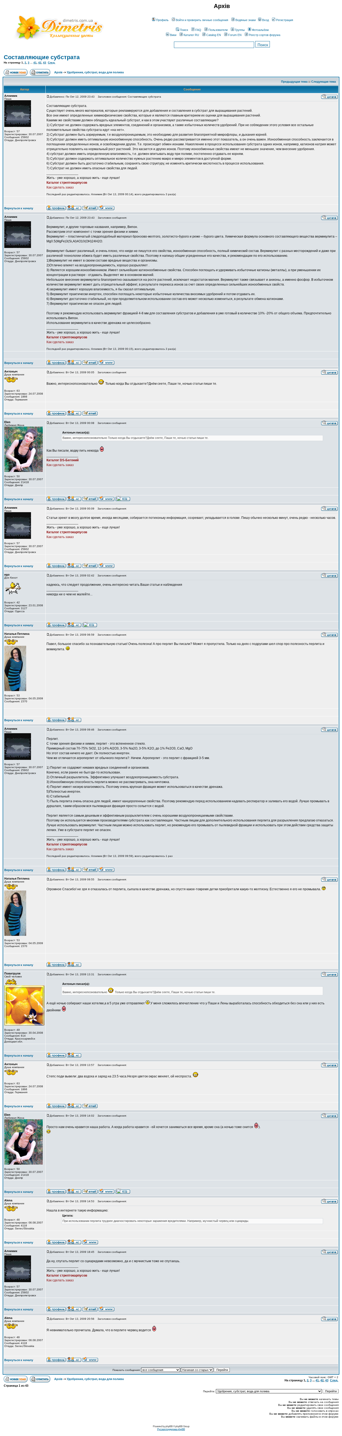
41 (35, 62)
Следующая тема (323, 81)
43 (44, 62)
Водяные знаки (245, 20)
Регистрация (284, 20)
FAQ (198, 29)
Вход (265, 20)
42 (39, 62)
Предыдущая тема (294, 81)
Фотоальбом (260, 29)
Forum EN (235, 35)
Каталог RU (191, 35)
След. (51, 62)
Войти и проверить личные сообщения (202, 20)
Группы (240, 29)
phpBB (169, 1426)
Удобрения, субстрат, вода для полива (95, 72)
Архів (58, 72)
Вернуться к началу (18, 208)
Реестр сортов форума (264, 35)
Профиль (162, 20)
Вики (173, 35)
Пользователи (218, 29)
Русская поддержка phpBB (171, 1429)
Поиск (184, 29)
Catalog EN (213, 35)
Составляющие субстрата (42, 57)
